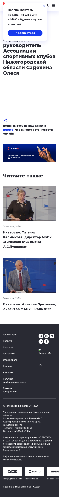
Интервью (8, 347)
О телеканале (10, 360)
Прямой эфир (10, 334)
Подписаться (25, 33)
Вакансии (8, 372)
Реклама (7, 366)
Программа (9, 353)
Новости (7, 341)
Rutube (8, 129)
